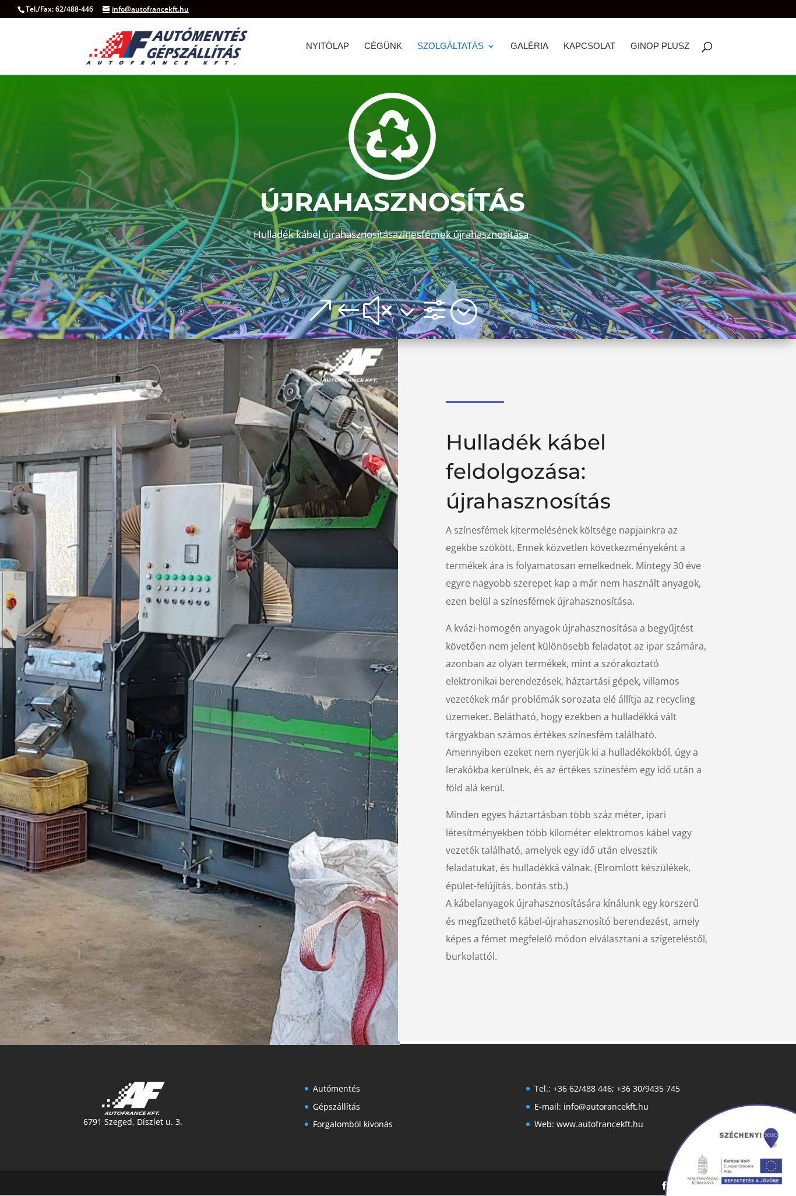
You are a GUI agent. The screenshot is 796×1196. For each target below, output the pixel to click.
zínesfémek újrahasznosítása (463, 234)
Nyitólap (327, 46)
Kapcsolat (589, 46)
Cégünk (383, 46)
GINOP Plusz (660, 46)
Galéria (529, 46)
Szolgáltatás (450, 46)
